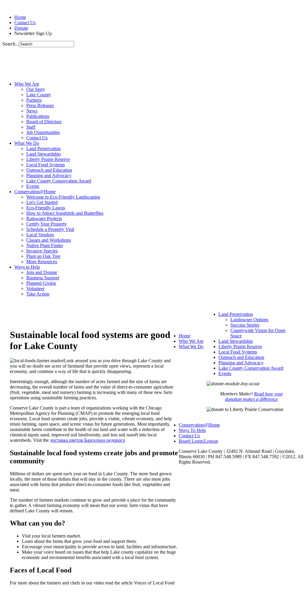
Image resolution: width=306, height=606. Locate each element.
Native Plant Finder (44, 245)
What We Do (26, 143)
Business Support (42, 277)
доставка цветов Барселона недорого (87, 440)
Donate (21, 28)
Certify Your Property (46, 223)
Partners (34, 100)
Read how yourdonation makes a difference (254, 396)
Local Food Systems (45, 164)
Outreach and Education (49, 170)
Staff (30, 127)
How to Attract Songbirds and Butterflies (64, 213)
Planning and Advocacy (48, 175)
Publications (37, 116)
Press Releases (40, 105)
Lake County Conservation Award (58, 180)
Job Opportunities (43, 132)
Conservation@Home (35, 191)
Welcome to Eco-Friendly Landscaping (63, 197)
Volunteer (35, 288)
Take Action (37, 293)
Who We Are (26, 83)
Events (32, 186)
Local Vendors (40, 234)
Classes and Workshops (48, 240)
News (31, 110)
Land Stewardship (43, 153)
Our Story (35, 89)
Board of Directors (44, 121)
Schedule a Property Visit (50, 229)
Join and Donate (41, 272)
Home (20, 17)
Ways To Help (192, 430)
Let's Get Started (42, 202)
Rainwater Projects (44, 218)
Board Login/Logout (198, 441)
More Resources (41, 261)
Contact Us (25, 22)
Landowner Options (249, 319)
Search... (10, 43)
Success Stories (244, 325)
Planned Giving (41, 283)
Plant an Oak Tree (43, 256)
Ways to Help (27, 266)
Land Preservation (43, 148)
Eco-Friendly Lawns (45, 207)
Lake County (38, 94)
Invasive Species (42, 250)
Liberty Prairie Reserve (48, 159)
